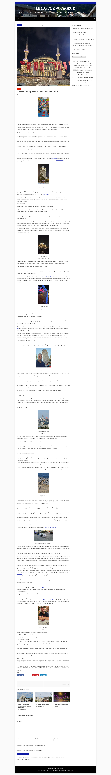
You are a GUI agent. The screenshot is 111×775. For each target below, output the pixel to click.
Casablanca (22, 666)
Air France (77, 61)
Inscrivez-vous (25, 18)
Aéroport (79, 63)
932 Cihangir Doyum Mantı (51, 527)
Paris (80, 75)
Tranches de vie (27, 668)
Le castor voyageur (55, 8)
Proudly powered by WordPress (44, 770)
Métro (81, 72)
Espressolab (45, 215)
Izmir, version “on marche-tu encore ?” (81, 34)
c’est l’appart (46, 194)
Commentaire (20, 721)
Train (78, 80)
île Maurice (85, 85)
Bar (82, 63)
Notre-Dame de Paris (87, 72)
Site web (56, 738)
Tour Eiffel (74, 80)
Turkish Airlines (59, 160)
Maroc (50, 667)
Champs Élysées (77, 65)
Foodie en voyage (52, 666)
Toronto (91, 77)
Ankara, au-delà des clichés (42, 704)
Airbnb (30, 664)
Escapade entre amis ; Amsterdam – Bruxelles (29, 683)
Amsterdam (34, 664)
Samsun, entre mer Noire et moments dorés (83, 37)
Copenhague (86, 65)
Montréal (78, 72)
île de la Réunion (77, 85)
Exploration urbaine (45, 666)
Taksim (67, 667)
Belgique (85, 63)
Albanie (82, 61)
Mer (74, 72)
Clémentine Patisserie (32, 666)
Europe (81, 67)
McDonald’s (90, 70)
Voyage (56, 668)
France (84, 67)
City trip (26, 666)
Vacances (81, 83)
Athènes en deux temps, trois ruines (81, 43)
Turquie (19, 89)
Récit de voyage (55, 667)
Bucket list (65, 664)
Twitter (28, 675)
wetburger (19, 670)
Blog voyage (53, 664)
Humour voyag (19, 667)
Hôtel (89, 67)
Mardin (86, 70)
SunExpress (54, 158)
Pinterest (36, 675)
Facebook (20, 675)
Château (82, 65)
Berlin (50, 664)
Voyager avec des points (63, 668)
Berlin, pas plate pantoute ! (79, 49)
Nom (18, 738)
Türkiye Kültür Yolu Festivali (48, 276)
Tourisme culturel (20, 668)
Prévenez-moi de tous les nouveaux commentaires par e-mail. (31, 745)
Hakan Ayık (19, 574)
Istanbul (24, 667)
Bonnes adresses (59, 664)
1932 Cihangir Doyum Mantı (24, 664)
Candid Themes (70, 770)
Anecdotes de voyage (41, 664)
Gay (86, 67)
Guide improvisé (60, 666)
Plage (84, 75)
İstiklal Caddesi (90, 85)
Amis (86, 61)
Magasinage (82, 70)
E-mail (37, 738)
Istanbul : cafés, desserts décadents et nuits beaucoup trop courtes (24, 706)
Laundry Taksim (41, 587)
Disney (91, 65)
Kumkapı (32, 667)
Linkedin (43, 675)
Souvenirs (74, 77)
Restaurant (89, 75)
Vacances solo (52, 668)
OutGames (75, 75)
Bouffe (89, 63)
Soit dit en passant (36, 18)
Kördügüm (28, 667)
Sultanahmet (80, 77)
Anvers (75, 63)
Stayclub (59, 667)
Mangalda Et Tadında (44, 667)
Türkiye (77, 83)
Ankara (47, 664)
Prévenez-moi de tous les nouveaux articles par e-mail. (29, 750)
